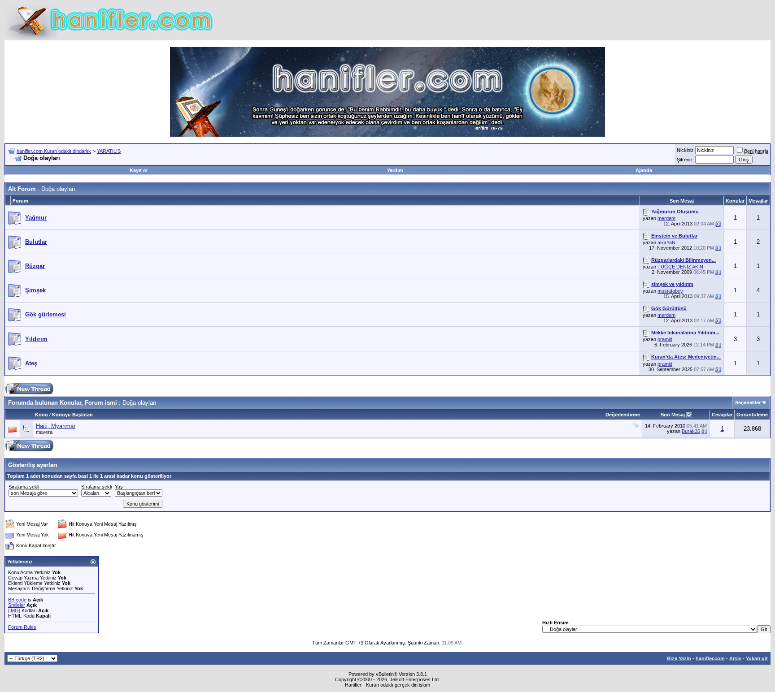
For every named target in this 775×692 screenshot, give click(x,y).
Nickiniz (685, 150)
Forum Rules (22, 627)
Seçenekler (748, 402)
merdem (666, 218)
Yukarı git (757, 658)
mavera (44, 432)
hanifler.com (710, 658)
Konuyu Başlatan (72, 414)
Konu (41, 414)
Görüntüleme (752, 414)
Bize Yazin (679, 658)
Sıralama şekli (24, 486)
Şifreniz (685, 159)
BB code (17, 599)
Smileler (16, 605)
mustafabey (670, 291)
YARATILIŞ (109, 151)
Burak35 (691, 431)
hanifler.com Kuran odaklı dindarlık (54, 151)
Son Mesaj (673, 414)
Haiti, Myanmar (55, 426)
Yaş (119, 486)
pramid (664, 339)
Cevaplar (722, 414)
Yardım (395, 170)
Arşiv (735, 658)
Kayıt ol (139, 170)
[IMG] (14, 610)
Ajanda (644, 170)
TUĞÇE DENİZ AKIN (680, 266)
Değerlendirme (622, 414)
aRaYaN (666, 242)
